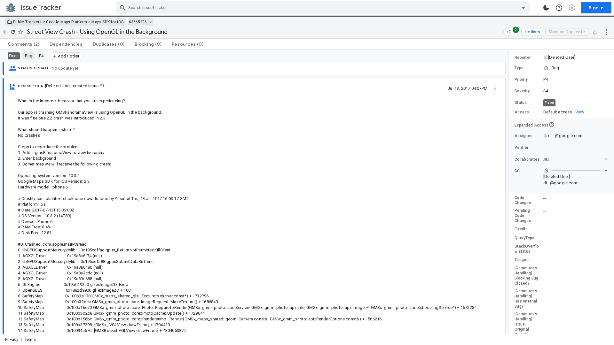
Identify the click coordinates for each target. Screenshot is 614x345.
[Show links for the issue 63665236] (150, 22)
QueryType (525, 238)
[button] (561, 57)
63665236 (138, 22)
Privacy (11, 339)
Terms (30, 339)
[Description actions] (495, 88)
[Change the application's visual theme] (546, 7)
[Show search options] (523, 8)
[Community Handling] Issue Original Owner (526, 324)
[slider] (509, 192)
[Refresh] (13, 32)
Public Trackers (27, 22)
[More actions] (606, 32)
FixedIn (521, 229)
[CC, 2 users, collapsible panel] (575, 170)
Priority (521, 79)
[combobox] (323, 8)
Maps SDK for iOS (107, 22)
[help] (559, 7)
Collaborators (527, 159)
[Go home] (5, 32)
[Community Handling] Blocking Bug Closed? (527, 276)
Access (522, 112)
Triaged (522, 259)
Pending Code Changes (523, 215)
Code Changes (523, 200)
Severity (522, 91)
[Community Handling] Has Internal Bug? (526, 299)
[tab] (23, 44)
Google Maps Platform (66, 22)
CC (517, 171)
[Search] (123, 8)
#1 (101, 85)
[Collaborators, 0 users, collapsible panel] (575, 159)
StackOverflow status (527, 249)
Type (519, 68)
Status (521, 102)
